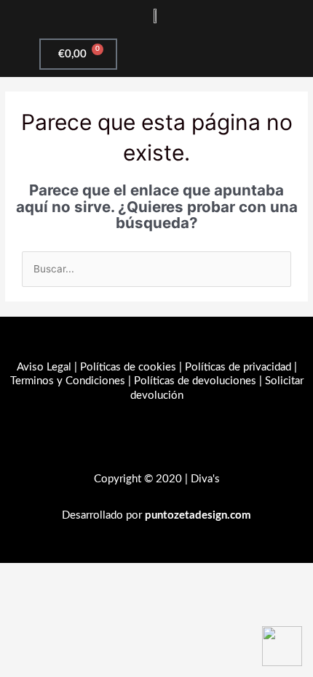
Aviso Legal (44, 367)
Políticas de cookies (128, 367)
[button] (234, 54)
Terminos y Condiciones (67, 381)
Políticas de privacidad (238, 367)
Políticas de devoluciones (195, 381)
